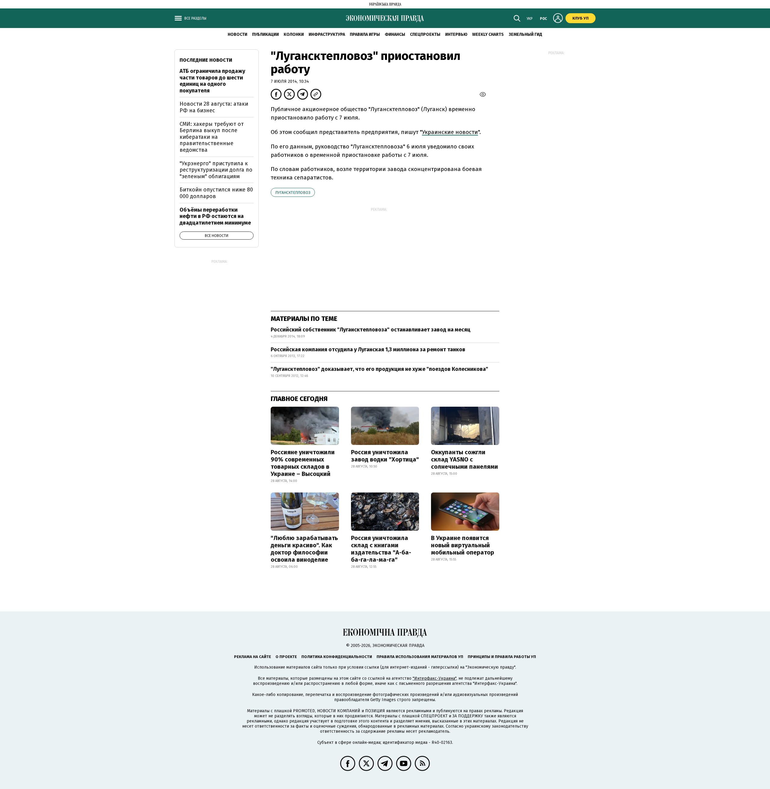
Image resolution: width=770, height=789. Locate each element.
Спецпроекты (425, 34)
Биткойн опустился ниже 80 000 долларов (216, 193)
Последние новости (206, 60)
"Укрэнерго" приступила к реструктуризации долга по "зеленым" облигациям (216, 170)
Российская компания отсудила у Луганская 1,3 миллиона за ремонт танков (368, 349)
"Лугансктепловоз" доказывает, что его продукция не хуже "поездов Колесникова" (379, 369)
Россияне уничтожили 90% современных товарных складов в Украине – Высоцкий (303, 463)
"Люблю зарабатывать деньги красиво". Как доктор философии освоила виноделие (304, 548)
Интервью (456, 34)
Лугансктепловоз (292, 192)
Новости (237, 34)
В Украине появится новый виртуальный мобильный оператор (462, 545)
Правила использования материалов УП (420, 656)
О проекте (286, 656)
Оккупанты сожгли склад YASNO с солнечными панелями (464, 459)
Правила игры (365, 34)
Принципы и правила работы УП (502, 656)
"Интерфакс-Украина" (434, 678)
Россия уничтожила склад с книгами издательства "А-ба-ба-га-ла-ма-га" (381, 548)
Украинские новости (450, 132)
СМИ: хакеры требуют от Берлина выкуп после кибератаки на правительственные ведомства (212, 137)
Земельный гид (525, 34)
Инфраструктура (327, 34)
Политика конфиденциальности (336, 656)
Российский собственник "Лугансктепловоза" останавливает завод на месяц (370, 329)
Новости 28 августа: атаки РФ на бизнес (214, 107)
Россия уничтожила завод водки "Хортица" (385, 456)
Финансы (395, 34)
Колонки (294, 34)
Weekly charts (488, 34)
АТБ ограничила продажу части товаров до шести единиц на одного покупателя (212, 81)
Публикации (265, 34)
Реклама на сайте (252, 656)
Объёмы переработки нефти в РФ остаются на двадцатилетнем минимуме (215, 216)
